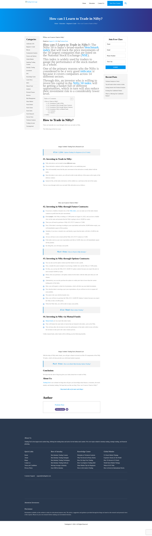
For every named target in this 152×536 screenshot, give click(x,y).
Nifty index (73, 211)
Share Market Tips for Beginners (86, 465)
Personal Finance (30, 92)
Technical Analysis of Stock (112, 81)
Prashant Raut (64, 41)
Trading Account (30, 123)
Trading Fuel (46, 382)
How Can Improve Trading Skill (86, 463)
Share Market (29, 101)
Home (84, 3)
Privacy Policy (29, 468)
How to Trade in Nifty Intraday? (77, 252)
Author (47, 114)
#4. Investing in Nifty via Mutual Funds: (58, 109)
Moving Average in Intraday (59, 465)
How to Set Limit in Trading (85, 468)
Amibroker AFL (30, 43)
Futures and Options (31, 56)
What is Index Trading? (76, 310)
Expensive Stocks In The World (112, 457)
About (26, 457)
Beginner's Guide (30, 47)
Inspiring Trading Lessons (30, 63)
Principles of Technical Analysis (86, 455)
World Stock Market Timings (112, 463)
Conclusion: (52, 111)
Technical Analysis (31, 120)
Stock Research (30, 114)
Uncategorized (30, 126)
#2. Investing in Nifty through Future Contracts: (60, 105)
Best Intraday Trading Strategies (60, 457)
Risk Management (30, 98)
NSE (85, 55)
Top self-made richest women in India (115, 84)
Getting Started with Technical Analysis (115, 87)
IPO (27, 73)
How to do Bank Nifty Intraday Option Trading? (77, 364)
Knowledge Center (31, 76)
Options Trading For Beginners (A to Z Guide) (77, 152)
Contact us (27, 463)
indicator (86, 71)
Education (92, 3)
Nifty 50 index (82, 83)
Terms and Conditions (31, 465)
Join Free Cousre (115, 3)
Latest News (29, 80)
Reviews (28, 95)
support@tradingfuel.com (44, 476)
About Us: (52, 112)
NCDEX (28, 89)
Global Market (30, 59)
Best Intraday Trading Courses (59, 455)
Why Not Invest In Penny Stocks (86, 457)
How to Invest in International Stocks (114, 468)
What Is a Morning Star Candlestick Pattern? (114, 95)
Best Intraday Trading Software (59, 463)
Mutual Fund (29, 86)
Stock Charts (29, 107)
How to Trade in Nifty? (51, 101)
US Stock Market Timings (111, 455)
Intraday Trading (30, 67)
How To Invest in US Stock (111, 460)
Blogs (26, 460)
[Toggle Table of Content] (71, 98)
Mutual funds (49, 321)
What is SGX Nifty (109, 465)
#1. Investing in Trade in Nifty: (56, 103)
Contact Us (101, 3)
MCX (27, 83)
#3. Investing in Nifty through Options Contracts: (60, 107)
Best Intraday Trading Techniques (60, 460)
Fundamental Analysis (31, 53)
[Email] (67, 409)
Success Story (29, 117)
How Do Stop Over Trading (85, 460)
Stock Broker (29, 104)
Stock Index (29, 110)
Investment (29, 70)
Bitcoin (28, 50)
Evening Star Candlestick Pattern (114, 90)
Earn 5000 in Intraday (57, 468)
